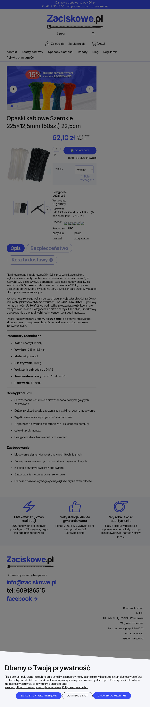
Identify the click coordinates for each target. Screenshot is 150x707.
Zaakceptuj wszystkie (112, 695)
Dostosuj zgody (77, 695)
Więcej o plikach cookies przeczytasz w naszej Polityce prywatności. (46, 687)
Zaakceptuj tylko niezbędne (39, 695)
